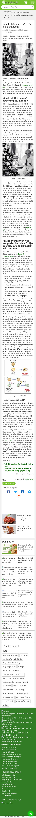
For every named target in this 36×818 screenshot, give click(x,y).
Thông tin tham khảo (21, 12)
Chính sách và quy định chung (11, 754)
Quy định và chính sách (9, 768)
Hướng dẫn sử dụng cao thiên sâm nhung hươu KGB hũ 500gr (26, 604)
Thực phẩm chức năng (9, 786)
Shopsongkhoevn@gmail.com (12, 741)
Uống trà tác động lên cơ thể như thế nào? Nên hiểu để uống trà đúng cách (26, 582)
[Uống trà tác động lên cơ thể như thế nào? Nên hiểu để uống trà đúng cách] (9, 582)
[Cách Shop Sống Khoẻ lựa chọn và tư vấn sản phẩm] (9, 560)
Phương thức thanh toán (9, 761)
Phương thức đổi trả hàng (10, 763)
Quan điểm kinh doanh (9, 750)
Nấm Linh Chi (9, 440)
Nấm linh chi (6, 791)
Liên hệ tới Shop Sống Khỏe (11, 766)
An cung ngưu (6, 795)
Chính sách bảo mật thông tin (11, 757)
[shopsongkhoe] (7, 802)
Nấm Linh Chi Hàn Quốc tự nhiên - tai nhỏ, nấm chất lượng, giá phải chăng (17, 469)
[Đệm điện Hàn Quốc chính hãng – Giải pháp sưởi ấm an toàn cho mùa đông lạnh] (9, 624)
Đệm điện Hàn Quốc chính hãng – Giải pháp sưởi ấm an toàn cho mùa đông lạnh (25, 624)
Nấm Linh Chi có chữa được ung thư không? (17, 25)
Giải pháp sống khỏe (8, 775)
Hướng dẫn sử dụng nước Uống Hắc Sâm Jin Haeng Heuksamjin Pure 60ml (25, 636)
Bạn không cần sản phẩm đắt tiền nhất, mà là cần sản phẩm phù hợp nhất (25, 548)
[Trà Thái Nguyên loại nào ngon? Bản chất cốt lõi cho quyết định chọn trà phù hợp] (9, 570)
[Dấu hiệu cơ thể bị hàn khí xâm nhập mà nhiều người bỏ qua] (9, 614)
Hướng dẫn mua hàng (9, 747)
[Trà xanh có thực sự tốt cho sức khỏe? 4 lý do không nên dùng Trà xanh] (9, 594)
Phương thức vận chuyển (10, 759)
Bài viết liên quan (12, 509)
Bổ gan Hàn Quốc (7, 782)
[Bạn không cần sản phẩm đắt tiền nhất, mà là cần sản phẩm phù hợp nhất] (9, 549)
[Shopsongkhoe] (10, 2)
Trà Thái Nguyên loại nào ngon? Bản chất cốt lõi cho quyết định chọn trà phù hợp (25, 570)
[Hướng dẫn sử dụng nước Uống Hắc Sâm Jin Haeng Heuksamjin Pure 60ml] (9, 636)
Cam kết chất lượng (8, 752)
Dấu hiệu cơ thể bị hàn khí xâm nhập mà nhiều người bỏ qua (25, 614)
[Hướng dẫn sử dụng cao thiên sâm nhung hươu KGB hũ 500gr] (9, 604)
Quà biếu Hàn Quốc (8, 789)
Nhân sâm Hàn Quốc (8, 777)
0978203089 (13, 726)
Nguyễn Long (29, 479)
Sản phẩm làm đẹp (8, 784)
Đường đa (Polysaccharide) (13, 255)
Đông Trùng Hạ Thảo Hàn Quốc (12, 779)
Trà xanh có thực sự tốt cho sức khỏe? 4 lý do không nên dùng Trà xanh (25, 594)
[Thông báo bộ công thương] (18, 809)
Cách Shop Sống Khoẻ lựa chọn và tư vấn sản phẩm (25, 560)
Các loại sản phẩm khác (9, 793)
